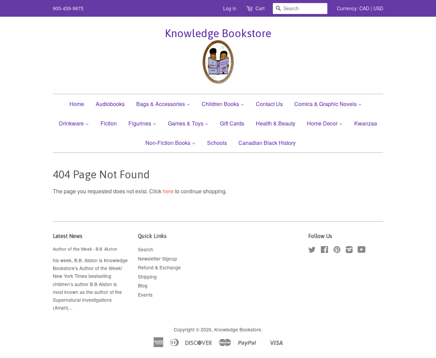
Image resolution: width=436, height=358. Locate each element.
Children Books (221, 104)
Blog (142, 285)
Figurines (140, 123)
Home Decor (323, 123)
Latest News (67, 236)
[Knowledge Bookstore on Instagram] (349, 250)
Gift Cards (232, 123)
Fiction (108, 123)
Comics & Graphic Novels (326, 104)
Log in (229, 8)
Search (145, 249)
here (168, 191)
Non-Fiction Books (168, 143)
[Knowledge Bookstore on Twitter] (312, 250)
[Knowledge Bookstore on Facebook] (324, 250)
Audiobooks (110, 104)
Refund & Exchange (159, 267)
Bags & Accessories (161, 104)
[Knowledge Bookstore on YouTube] (361, 250)
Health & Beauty (275, 123)
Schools (217, 143)
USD (378, 8)
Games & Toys (186, 123)
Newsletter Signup (157, 258)
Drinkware (72, 123)
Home (76, 104)
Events (145, 294)
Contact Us (269, 104)
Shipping (147, 276)
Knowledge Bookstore (218, 33)
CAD (364, 8)
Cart (260, 8)
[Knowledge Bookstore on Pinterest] (337, 250)
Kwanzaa (365, 123)
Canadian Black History (267, 143)
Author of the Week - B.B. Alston (85, 249)
